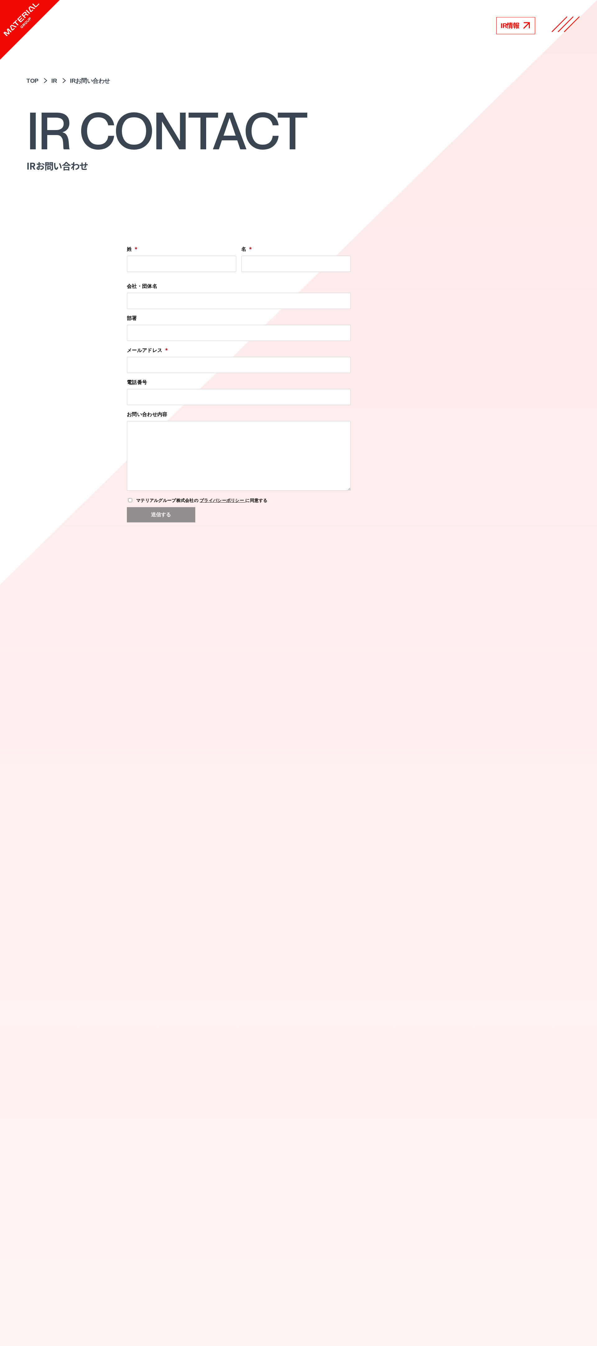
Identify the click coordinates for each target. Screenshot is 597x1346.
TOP (32, 80)
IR (54, 80)
